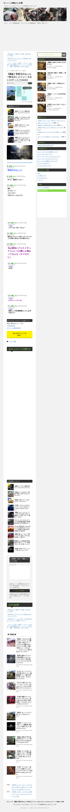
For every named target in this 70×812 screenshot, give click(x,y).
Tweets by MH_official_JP (45, 145)
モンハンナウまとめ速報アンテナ (47, 152)
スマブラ (40, 180)
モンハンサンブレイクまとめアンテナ (49, 156)
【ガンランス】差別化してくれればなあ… (48, 136)
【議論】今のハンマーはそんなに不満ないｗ (49, 132)
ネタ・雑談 (12, 341)
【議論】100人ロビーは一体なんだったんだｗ (49, 127)
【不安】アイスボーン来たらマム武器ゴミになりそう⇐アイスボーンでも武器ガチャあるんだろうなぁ (24, 770)
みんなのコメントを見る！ (19, 334)
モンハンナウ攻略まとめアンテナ (47, 161)
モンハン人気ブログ (43, 163)
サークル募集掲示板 (14, 23)
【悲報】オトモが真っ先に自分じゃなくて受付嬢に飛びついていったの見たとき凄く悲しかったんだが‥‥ (23, 754)
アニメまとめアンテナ (44, 165)
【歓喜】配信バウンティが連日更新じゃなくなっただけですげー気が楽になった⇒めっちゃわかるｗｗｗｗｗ (23, 659)
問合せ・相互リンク (42, 23)
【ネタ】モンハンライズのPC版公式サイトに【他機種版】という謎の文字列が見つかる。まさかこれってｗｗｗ (24, 675)
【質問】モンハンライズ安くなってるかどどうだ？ (23, 714)
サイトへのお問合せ (43, 187)
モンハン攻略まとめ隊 (13, 3)
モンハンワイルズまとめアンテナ (47, 159)
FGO (38, 173)
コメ (30, 83)
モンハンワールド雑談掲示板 (28, 23)
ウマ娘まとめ (41, 175)
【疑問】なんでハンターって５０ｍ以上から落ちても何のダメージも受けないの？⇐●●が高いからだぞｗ (22, 787)
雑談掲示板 (11, 326)
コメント (12, 564)
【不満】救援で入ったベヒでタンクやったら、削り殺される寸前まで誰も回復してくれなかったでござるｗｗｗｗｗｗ (23, 700)
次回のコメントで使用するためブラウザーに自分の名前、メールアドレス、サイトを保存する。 (19, 585)
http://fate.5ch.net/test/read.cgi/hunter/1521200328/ (19, 162)
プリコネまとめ (42, 178)
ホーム (6, 23)
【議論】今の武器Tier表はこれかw (46, 125)
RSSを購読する (43, 190)
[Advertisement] (35, 37)
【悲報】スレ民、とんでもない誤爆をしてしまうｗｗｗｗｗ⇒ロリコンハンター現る (22, 794)
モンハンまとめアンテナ (45, 154)
